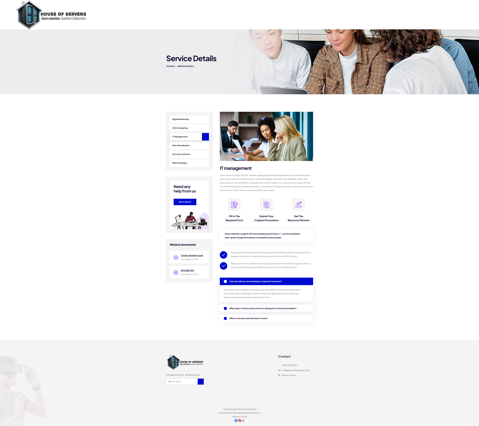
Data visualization (181, 145)
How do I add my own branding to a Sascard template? (256, 281)
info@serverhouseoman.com (296, 370)
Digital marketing (180, 119)
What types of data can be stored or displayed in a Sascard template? (263, 308)
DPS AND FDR (187, 270)
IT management (180, 136)
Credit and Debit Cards (192, 255)
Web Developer (179, 163)
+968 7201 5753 (289, 365)
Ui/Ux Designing (180, 128)
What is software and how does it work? (249, 318)
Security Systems (181, 154)
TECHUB (170, 66)
